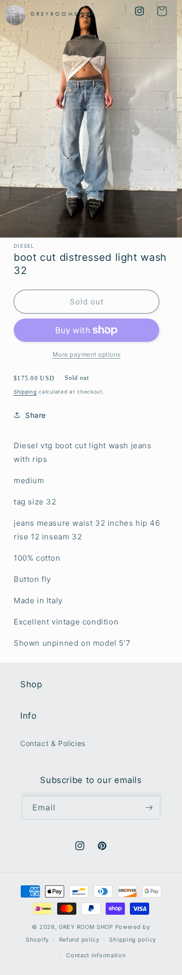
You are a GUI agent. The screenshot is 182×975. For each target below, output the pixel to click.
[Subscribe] (149, 808)
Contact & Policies (52, 743)
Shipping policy (132, 939)
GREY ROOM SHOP (86, 926)
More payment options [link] (87, 354)
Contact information (95, 955)
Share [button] (35, 415)
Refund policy (79, 939)
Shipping (25, 391)
